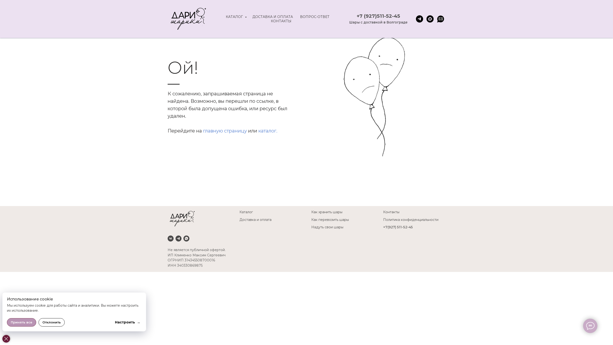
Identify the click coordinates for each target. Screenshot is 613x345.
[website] (440, 19)
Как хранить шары (326, 212)
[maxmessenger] (430, 19)
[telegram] (419, 19)
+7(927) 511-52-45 (398, 227)
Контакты (281, 21)
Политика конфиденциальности (410, 220)
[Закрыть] (6, 339)
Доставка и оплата (272, 17)
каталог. (267, 131)
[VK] (171, 239)
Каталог (235, 17)
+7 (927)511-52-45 (378, 16)
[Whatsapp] (186, 239)
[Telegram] (179, 239)
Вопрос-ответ (314, 17)
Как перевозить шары (330, 220)
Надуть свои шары (327, 227)
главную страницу (225, 131)
